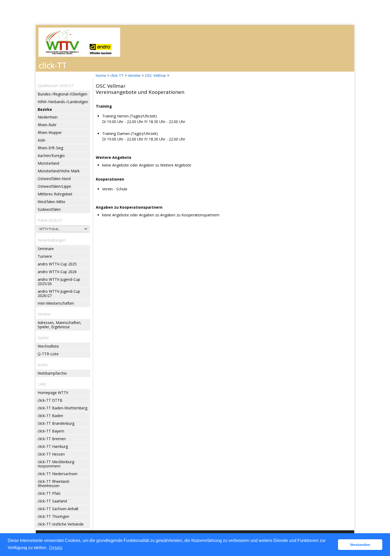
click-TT (117, 75)
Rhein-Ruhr (47, 124)
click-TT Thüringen (53, 516)
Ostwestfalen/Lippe (54, 186)
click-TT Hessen (51, 454)
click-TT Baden (50, 415)
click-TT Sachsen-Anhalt (58, 508)
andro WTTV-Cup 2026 (57, 271)
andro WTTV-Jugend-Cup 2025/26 (59, 281)
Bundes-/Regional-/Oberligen (62, 94)
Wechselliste (48, 346)
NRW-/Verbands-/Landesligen (63, 101)
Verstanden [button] (360, 544)
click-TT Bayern (51, 431)
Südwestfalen (49, 209)
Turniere (45, 256)
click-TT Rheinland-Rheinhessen (54, 483)
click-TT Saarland (52, 501)
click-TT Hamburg (53, 446)
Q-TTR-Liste (48, 353)
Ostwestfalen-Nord (54, 178)
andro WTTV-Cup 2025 (57, 263)
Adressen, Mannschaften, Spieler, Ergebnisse (59, 324)
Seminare (46, 248)
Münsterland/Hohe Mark (59, 170)
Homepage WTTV (53, 392)
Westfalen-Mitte (51, 201)
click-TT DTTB (50, 400)
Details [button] (55, 547)
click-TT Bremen (52, 438)
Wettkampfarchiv (52, 373)
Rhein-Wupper (50, 132)
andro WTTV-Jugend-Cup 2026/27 (59, 293)
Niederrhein (48, 117)
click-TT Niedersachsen (57, 473)
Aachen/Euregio (51, 155)
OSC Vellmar (155, 75)
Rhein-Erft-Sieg (50, 147)
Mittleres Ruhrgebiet (55, 193)
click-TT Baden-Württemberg (62, 407)
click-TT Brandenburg (56, 423)
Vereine (134, 75)
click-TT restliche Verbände (61, 524)
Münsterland (48, 163)
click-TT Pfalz (49, 493)
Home (101, 75)
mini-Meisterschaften (56, 303)
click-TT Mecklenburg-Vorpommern (56, 464)
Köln (41, 140)
